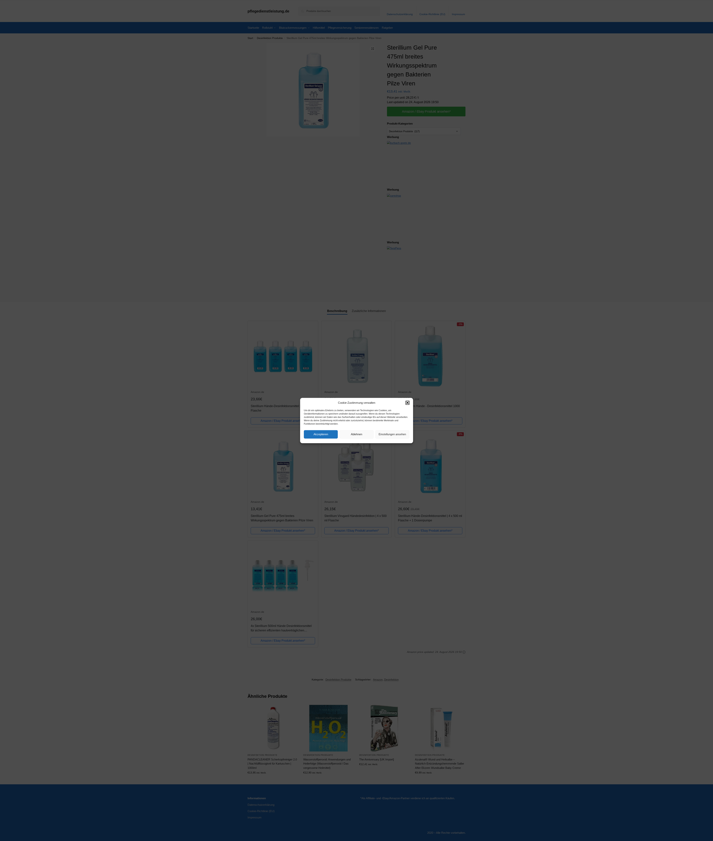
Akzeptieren (321, 434)
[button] (407, 403)
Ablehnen (356, 434)
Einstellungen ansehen (392, 434)
